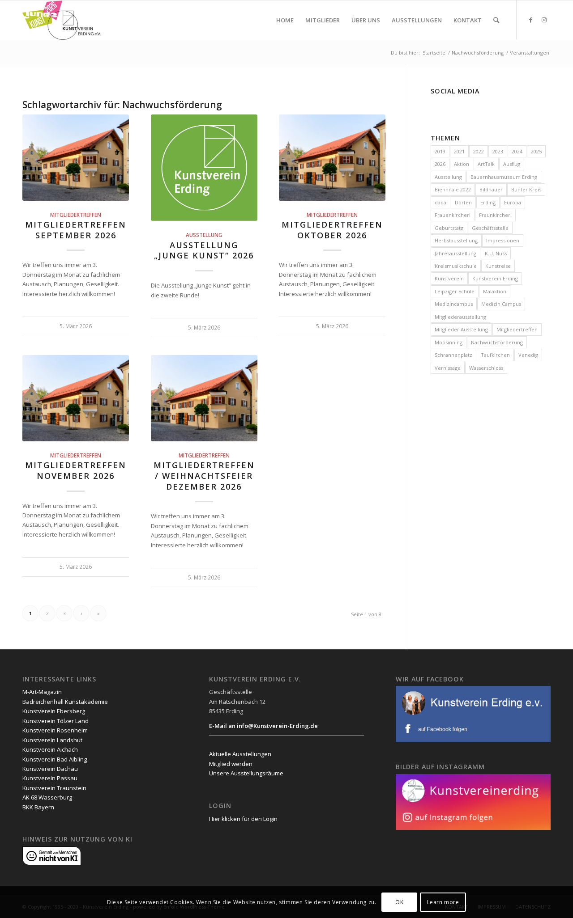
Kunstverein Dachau (50, 769)
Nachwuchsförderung (497, 342)
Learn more (443, 902)
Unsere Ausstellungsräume (246, 773)
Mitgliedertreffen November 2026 (75, 470)
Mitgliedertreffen (75, 214)
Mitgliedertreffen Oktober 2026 (332, 230)
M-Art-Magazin (42, 692)
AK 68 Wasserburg (47, 797)
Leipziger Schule (455, 291)
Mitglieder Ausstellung (461, 329)
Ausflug (511, 164)
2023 (497, 151)
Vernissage (448, 367)
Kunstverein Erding (495, 278)
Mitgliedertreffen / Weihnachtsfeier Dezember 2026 (204, 475)
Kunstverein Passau (49, 778)
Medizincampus (454, 303)
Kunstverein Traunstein (54, 788)
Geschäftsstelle (490, 227)
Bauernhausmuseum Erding (503, 176)
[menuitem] (284, 20)
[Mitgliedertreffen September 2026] (75, 157)
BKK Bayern (38, 807)
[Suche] (496, 20)
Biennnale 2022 (453, 189)
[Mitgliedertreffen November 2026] (75, 398)
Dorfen (463, 202)
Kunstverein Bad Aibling (54, 759)
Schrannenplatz (453, 354)
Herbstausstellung (456, 240)
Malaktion (494, 291)
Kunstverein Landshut (52, 740)
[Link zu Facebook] (530, 19)
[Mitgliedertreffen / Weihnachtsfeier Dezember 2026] (204, 398)
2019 (440, 151)
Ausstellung (204, 234)
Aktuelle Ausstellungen (240, 754)
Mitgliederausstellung (460, 316)
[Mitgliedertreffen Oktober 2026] (332, 157)
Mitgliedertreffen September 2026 (75, 230)
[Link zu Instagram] (544, 19)
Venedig (528, 354)
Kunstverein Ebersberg (53, 711)
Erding (488, 202)
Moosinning (448, 342)
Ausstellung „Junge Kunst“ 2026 (204, 250)
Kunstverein (449, 278)
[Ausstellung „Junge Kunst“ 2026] (204, 167)
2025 (536, 151)
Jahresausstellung (455, 253)
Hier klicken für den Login (243, 819)
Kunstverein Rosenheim (55, 730)
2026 (440, 164)
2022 (478, 151)
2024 (517, 151)
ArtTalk (486, 164)
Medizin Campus (501, 303)
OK (399, 902)
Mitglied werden (230, 764)
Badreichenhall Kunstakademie (65, 702)
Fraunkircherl (495, 215)
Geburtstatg (449, 227)
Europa (512, 202)
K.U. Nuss (496, 253)
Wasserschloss (486, 367)
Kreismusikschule (456, 265)
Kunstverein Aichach (50, 749)
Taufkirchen (495, 354)
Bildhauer (491, 189)
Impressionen (502, 240)
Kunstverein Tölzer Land (55, 721)
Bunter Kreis (526, 189)
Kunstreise (498, 265)
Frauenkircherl (452, 215)
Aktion (461, 164)
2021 (459, 151)
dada (440, 202)
